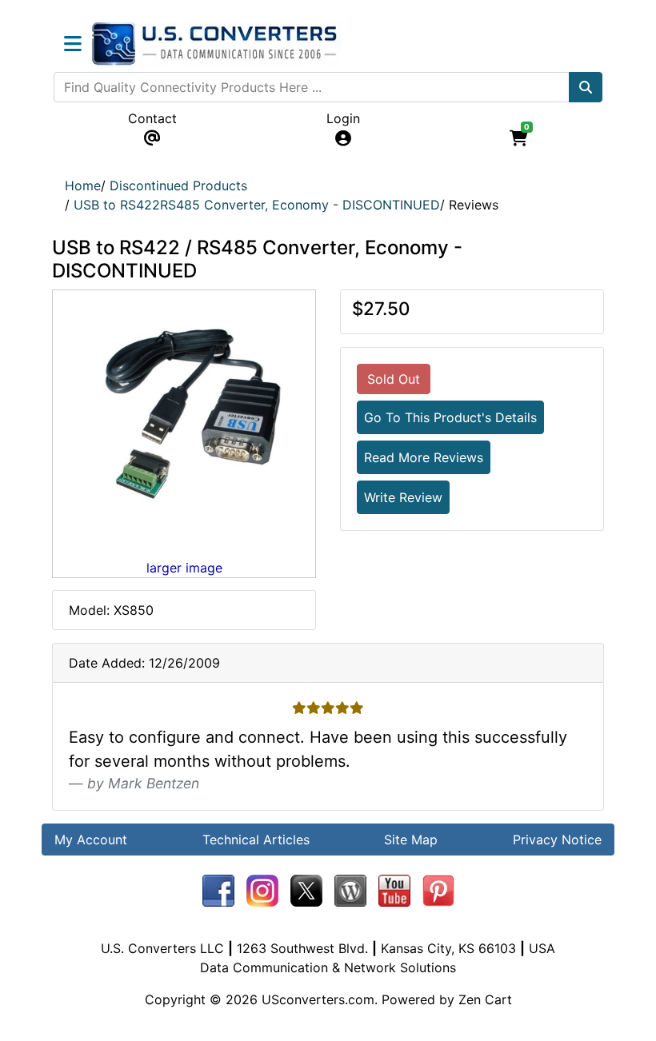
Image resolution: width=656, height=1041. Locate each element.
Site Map (411, 840)
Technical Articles (256, 840)
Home (83, 185)
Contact (152, 118)
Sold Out (393, 379)
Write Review (403, 497)
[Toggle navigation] (73, 44)
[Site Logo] (217, 44)
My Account (90, 840)
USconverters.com (318, 999)
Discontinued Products (178, 185)
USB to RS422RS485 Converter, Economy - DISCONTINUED (257, 205)
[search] (585, 87)
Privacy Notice (557, 840)
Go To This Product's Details (450, 417)
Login (343, 118)
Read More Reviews (423, 457)
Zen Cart (485, 999)
